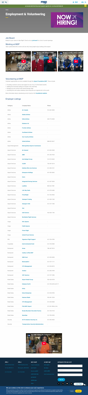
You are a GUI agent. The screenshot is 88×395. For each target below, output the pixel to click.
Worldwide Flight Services (29, 217)
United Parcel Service (28, 235)
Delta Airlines (25, 119)
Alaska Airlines (26, 114)
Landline (24, 186)
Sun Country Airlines (27, 137)
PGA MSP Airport (27, 306)
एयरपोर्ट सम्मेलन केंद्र (34, 374)
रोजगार (32, 383)
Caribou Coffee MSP (27, 252)
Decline (72, 391)
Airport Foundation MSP (40, 81)
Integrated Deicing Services (29, 181)
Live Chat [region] (79, 384)
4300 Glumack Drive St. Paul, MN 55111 (9, 366)
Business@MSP (34, 371)
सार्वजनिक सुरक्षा (34, 380)
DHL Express (25, 221)
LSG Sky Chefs (26, 190)
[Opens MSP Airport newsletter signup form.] (85, 6)
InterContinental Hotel (28, 244)
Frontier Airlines (26, 128)
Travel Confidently (35, 364)
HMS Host (25, 257)
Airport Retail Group (27, 279)
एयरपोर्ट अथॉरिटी (47, 371)
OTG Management (27, 266)
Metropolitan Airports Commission (31, 145)
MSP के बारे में (33, 368)
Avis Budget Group (27, 159)
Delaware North (26, 284)
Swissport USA (26, 203)
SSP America (25, 275)
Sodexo (24, 270)
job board (34, 40)
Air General (25, 150)
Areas (23, 248)
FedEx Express (26, 226)
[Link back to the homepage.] (44, 2)
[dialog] (44, 390)
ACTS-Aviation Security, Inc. (29, 319)
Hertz (23, 177)
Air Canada (25, 110)
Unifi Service (25, 212)
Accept (78, 391)
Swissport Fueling (27, 199)
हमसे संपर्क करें (33, 377)
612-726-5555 (8, 372)
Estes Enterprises (26, 293)
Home (7, 9)
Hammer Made (26, 297)
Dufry (23, 288)
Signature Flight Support (29, 239)
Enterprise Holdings (27, 172)
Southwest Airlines (27, 132)
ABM (23, 154)
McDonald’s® (25, 261)
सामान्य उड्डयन (46, 364)
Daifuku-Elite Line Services (29, 168)
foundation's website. (41, 93)
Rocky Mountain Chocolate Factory (31, 310)
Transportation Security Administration (32, 324)
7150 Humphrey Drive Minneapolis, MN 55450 (23, 366)
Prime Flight (25, 230)
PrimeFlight (25, 194)
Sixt (23, 208)
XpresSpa (24, 315)
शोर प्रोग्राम (46, 368)
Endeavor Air (25, 123)
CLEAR (24, 163)
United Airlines (26, 141)
